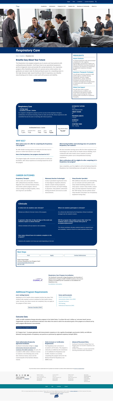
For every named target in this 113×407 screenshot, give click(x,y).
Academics (44, 6)
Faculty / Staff (86, 377)
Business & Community (83, 6)
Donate (66, 386)
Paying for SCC (62, 6)
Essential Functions (64, 301)
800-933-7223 (70, 380)
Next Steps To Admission (40, 80)
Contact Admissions (80, 255)
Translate (26, 378)
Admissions (52, 6)
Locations (79, 1)
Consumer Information (54, 393)
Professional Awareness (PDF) (66, 305)
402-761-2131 (70, 378)
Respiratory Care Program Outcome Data (26, 327)
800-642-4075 (55, 380)
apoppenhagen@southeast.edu (25, 262)
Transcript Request (87, 376)
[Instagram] (22, 375)
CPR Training (62, 303)
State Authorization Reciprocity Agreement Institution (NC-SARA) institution (27, 348)
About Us (94, 6)
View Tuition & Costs (77, 109)
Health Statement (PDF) (65, 297)
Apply (68, 1)
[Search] (96, 1)
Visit (74, 1)
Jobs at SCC (86, 374)
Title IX (61, 393)
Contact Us (86, 380)
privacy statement (74, 391)
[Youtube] (28, 375)
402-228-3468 (39, 378)
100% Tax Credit (87, 381)
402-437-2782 (20, 264)
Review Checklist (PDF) (35, 307)
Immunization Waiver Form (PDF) (67, 299)
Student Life (71, 6)
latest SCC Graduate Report (79, 368)
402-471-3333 (55, 378)
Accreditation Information (55, 284)
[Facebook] (17, 375)
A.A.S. (26, 109)
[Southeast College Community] (24, 6)
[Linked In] (25, 375)
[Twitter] (19, 375)
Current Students (89, 1)
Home (17, 56)
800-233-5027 (39, 380)
